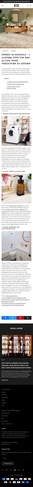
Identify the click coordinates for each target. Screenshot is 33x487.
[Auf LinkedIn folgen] (23, 470)
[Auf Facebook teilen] (5, 318)
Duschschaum (15, 209)
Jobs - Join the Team (7, 424)
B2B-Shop (4, 395)
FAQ (3, 405)
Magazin (4, 403)
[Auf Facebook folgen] (2, 470)
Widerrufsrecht (6, 413)
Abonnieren (8, 463)
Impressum (5, 416)
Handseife (22, 209)
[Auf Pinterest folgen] (11, 470)
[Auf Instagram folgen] (6, 470)
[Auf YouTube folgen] (15, 470)
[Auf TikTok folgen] (19, 470)
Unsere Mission (6, 389)
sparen (13, 51)
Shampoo (8, 209)
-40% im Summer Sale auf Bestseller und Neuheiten (16, 1)
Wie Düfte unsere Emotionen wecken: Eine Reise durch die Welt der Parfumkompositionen (16, 366)
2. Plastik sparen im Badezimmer (15, 84)
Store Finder (5, 397)
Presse (3, 400)
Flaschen (4, 213)
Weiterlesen (5, 380)
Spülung (4, 211)
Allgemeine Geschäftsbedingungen (11, 410)
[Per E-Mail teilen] (27, 318)
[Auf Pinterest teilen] (20, 318)
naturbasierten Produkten (15, 205)
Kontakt (4, 392)
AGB (3, 418)
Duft (3, 360)
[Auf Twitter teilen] (12, 318)
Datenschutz (5, 421)
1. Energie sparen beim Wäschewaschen (17, 82)
